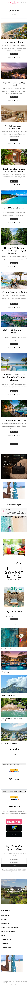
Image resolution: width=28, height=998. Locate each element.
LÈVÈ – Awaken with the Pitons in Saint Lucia (14, 170)
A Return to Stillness (14, 42)
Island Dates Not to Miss (14, 207)
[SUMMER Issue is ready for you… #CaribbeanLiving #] (14, 528)
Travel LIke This (6, 939)
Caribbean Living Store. (14, 493)
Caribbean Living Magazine (9, 927)
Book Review (5, 923)
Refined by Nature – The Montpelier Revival (11, 719)
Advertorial (5, 915)
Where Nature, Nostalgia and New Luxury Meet (14, 890)
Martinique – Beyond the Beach (10, 695)
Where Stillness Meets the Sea (14, 292)
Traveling (4, 943)
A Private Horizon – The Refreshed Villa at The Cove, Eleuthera (14, 377)
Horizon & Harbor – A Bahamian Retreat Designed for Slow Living (14, 251)
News (3, 935)
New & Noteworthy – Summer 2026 (14, 127)
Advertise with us (14, 602)
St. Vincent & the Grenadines (9, 743)
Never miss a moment (14, 550)
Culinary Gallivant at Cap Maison (14, 331)
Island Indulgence (6, 672)
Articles (4, 919)
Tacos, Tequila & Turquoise (9, 649)
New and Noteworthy (8, 931)
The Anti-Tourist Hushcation (14, 420)
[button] (9, 906)
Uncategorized (6, 947)
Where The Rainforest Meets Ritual (14, 84)
